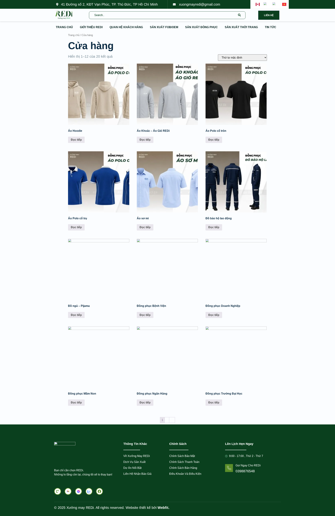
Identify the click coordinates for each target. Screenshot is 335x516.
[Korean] (276, 4)
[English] (258, 4)
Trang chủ (73, 35)
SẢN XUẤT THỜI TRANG (241, 27)
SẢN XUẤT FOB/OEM (164, 27)
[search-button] (239, 15)
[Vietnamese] (284, 4)
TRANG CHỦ (64, 27)
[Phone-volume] (57, 491)
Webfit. (163, 508)
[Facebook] (99, 491)
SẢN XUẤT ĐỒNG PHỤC (201, 27)
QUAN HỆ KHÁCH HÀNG (126, 27)
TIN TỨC (270, 27)
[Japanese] (266, 4)
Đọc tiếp (76, 139)
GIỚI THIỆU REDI (91, 27)
